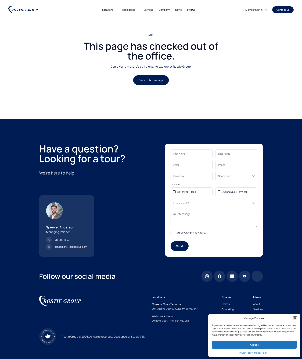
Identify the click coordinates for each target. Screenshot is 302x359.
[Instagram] (207, 276)
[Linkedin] (232, 276)
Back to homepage (151, 80)
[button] (295, 318)
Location (175, 184)
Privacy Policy (246, 352)
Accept (254, 345)
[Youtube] (244, 276)
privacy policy (198, 232)
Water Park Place (186, 191)
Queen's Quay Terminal (234, 191)
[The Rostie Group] (23, 9)
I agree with (190, 232)
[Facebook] (219, 276)
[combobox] (232, 176)
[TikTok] (257, 276)
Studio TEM (138, 337)
